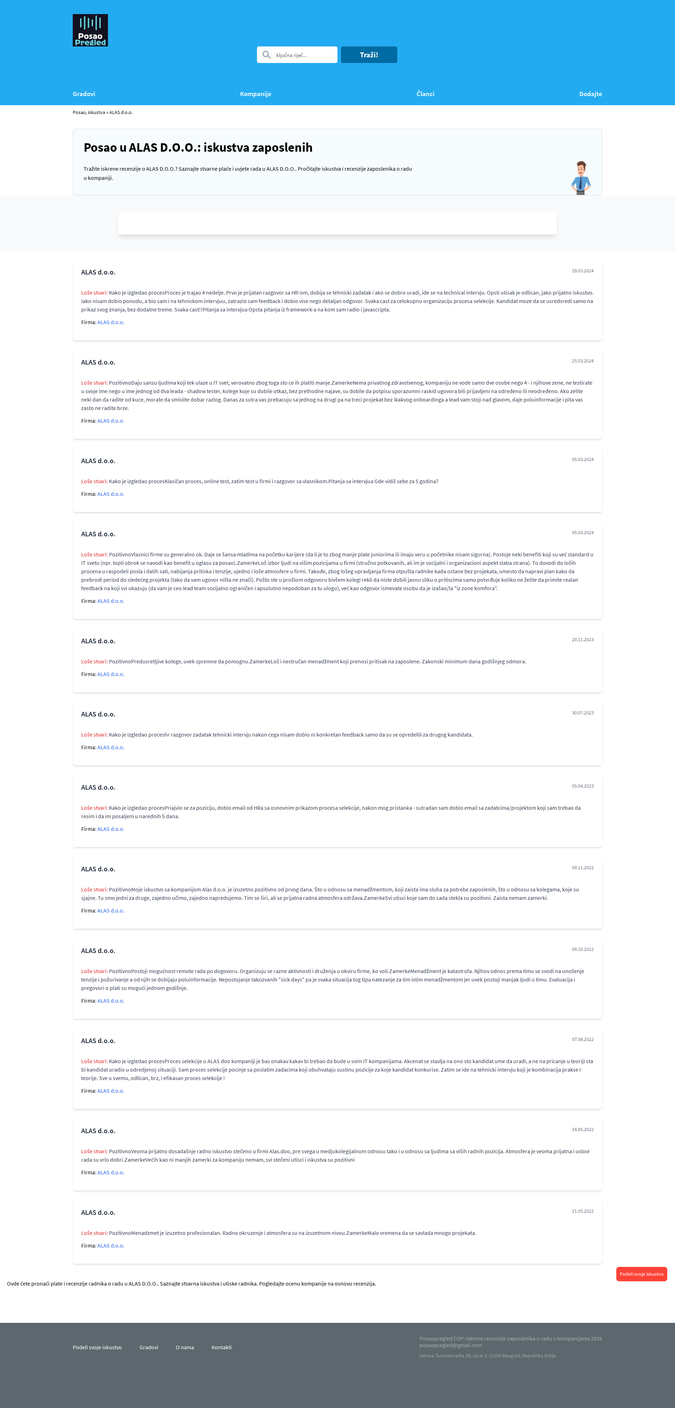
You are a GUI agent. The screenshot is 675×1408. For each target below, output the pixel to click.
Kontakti (222, 1347)
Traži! (369, 54)
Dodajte (590, 94)
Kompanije (255, 94)
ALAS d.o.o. (121, 112)
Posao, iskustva (89, 112)
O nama (185, 1347)
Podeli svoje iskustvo (642, 1274)
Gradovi (84, 94)
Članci (426, 94)
